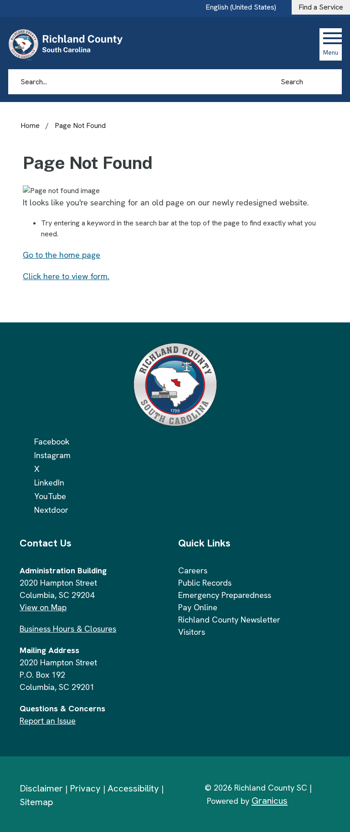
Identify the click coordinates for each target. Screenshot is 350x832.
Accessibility (133, 788)
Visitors (191, 632)
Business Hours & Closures (68, 628)
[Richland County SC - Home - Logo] (69, 44)
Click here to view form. (66, 276)
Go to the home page (61, 255)
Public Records (205, 582)
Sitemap (36, 802)
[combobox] (244, 7)
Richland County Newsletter (229, 619)
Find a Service (321, 7)
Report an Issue (48, 720)
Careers (192, 570)
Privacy (85, 788)
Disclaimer (41, 788)
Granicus (270, 800)
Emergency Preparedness (224, 595)
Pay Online (197, 607)
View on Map (43, 607)
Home (30, 125)
